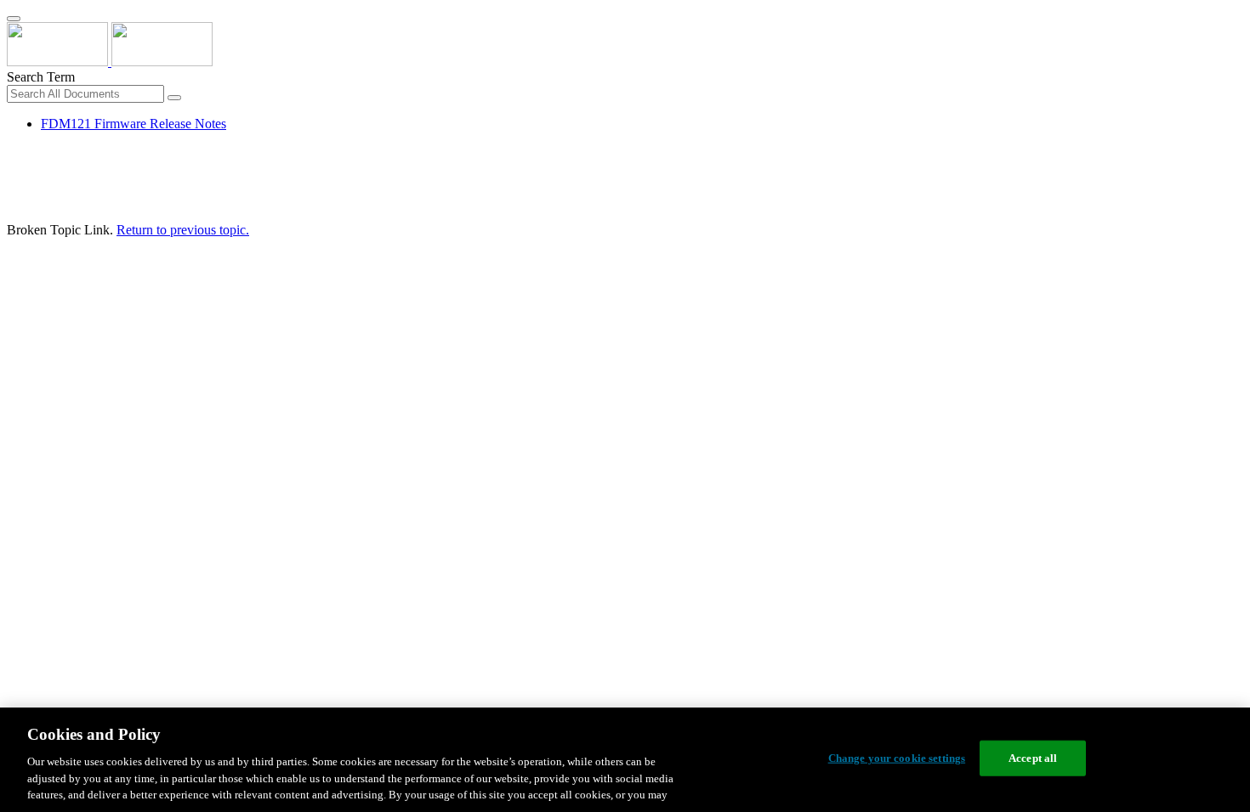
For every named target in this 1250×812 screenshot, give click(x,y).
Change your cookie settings (897, 758)
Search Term (41, 77)
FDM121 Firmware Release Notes (133, 123)
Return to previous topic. (182, 230)
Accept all (1033, 758)
